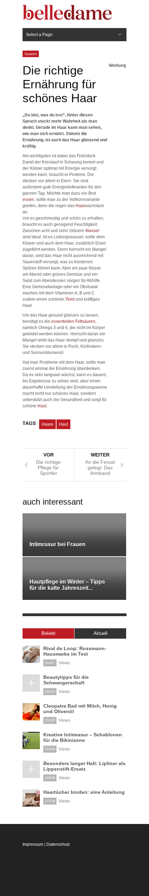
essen (28, 199)
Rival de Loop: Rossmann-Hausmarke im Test (74, 651)
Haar (80, 205)
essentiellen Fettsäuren (73, 321)
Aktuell (100, 633)
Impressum (33, 844)
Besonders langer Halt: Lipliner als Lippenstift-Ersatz (84, 766)
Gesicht (31, 54)
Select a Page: (39, 34)
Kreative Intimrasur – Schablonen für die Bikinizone (82, 737)
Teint (69, 299)
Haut (41, 405)
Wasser (92, 230)
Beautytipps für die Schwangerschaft (66, 679)
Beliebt (48, 633)
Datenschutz (58, 844)
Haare (47, 424)
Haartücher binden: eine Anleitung (84, 792)
